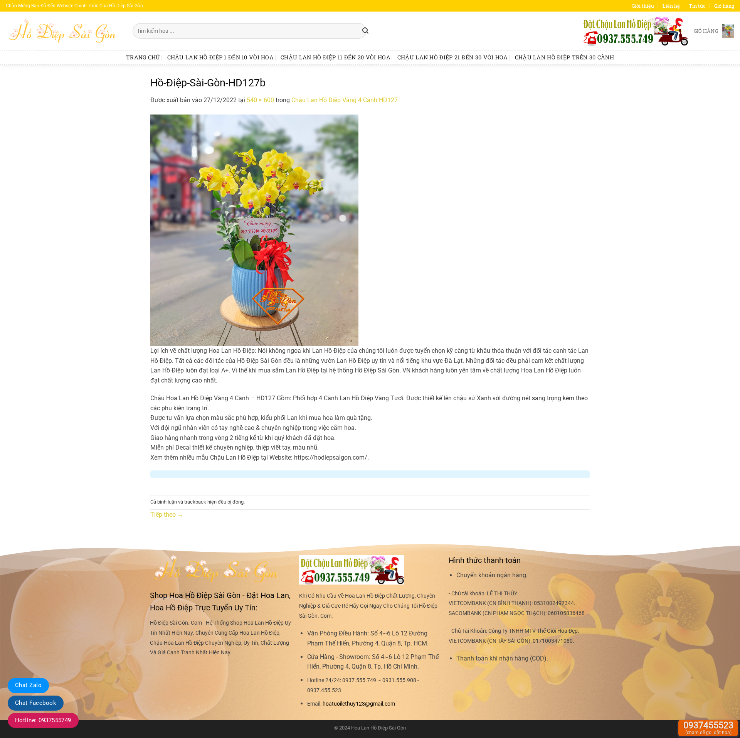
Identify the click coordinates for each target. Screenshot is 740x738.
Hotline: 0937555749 (43, 720)
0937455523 (708, 727)
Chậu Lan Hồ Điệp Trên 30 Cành (564, 57)
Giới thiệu (643, 6)
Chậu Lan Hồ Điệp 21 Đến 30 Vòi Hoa (452, 57)
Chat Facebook (35, 702)
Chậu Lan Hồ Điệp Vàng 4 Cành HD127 (344, 100)
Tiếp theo (166, 514)
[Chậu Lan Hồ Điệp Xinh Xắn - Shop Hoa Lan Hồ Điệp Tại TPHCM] (63, 31)
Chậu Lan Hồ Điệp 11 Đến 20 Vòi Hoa (335, 57)
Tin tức (697, 6)
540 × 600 (260, 100)
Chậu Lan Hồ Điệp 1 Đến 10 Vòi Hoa (220, 57)
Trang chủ (143, 57)
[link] (359, 704)
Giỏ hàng (724, 6)
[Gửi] (365, 31)
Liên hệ (671, 6)
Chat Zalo (28, 685)
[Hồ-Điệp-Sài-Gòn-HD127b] (254, 229)
